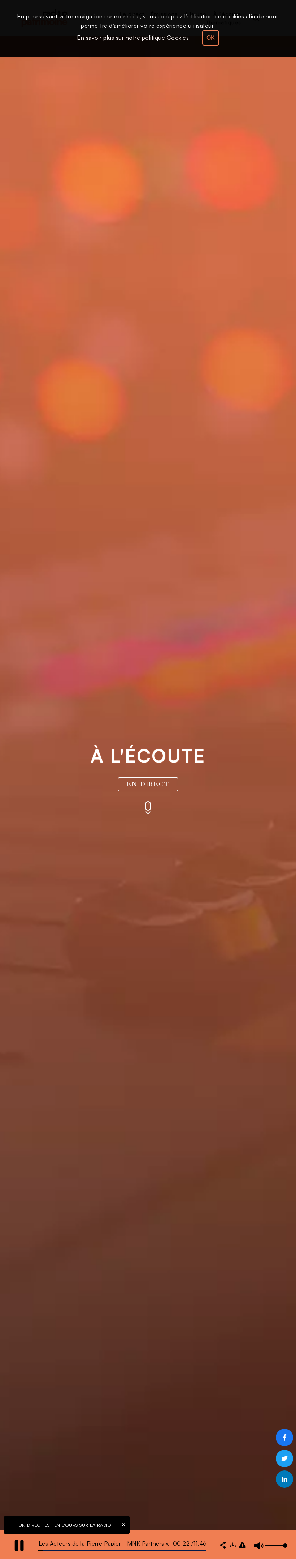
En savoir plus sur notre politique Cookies (133, 37)
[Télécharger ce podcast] (232, 1546)
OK (210, 38)
